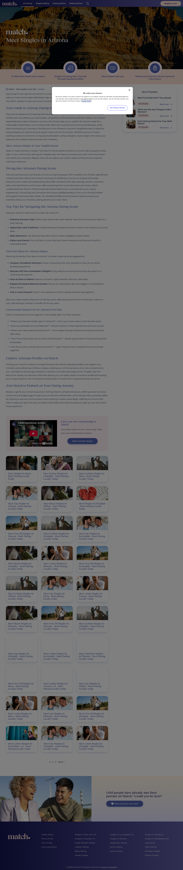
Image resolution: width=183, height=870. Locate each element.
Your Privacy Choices (117, 107)
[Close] (129, 90)
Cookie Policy (86, 101)
